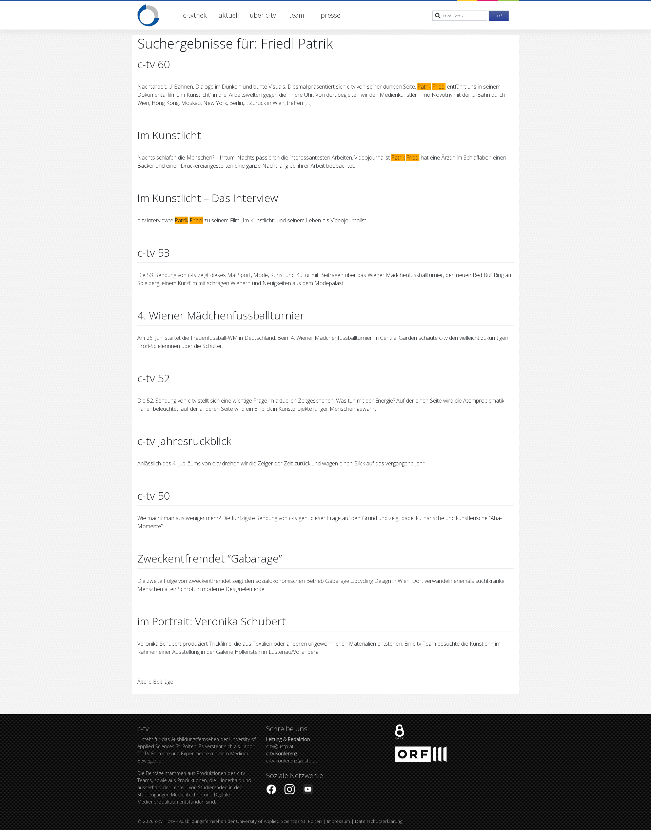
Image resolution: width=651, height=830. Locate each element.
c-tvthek (195, 15)
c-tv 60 (153, 64)
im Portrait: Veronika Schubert (211, 621)
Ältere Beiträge (155, 681)
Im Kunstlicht (169, 135)
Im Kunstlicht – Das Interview (207, 197)
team (296, 15)
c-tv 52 (153, 378)
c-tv (158, 821)
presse (330, 15)
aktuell (229, 15)
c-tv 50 (153, 495)
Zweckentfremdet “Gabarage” (209, 558)
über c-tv (263, 15)
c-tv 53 (153, 252)
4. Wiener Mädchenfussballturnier (220, 315)
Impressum (338, 821)
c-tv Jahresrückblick (184, 441)
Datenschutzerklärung (378, 821)
